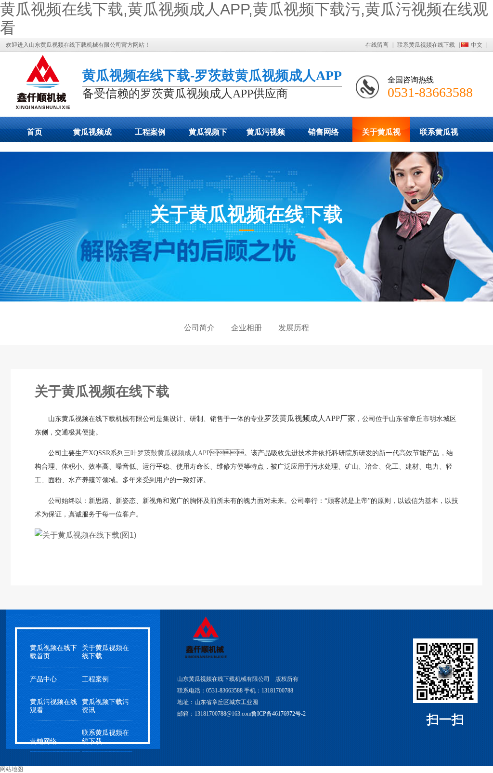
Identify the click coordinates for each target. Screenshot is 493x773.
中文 (476, 44)
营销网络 (43, 741)
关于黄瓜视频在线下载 (381, 135)
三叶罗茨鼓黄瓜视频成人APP (167, 453)
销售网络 (323, 132)
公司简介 (199, 328)
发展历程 (293, 328)
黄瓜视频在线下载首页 (53, 652)
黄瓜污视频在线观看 (265, 135)
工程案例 (150, 132)
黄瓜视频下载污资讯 (105, 706)
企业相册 (246, 328)
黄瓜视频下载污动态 (208, 135)
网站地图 (11, 769)
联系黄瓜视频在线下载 (426, 44)
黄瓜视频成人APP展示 (92, 135)
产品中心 (43, 679)
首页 (34, 132)
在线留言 (377, 44)
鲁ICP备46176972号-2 (278, 713)
